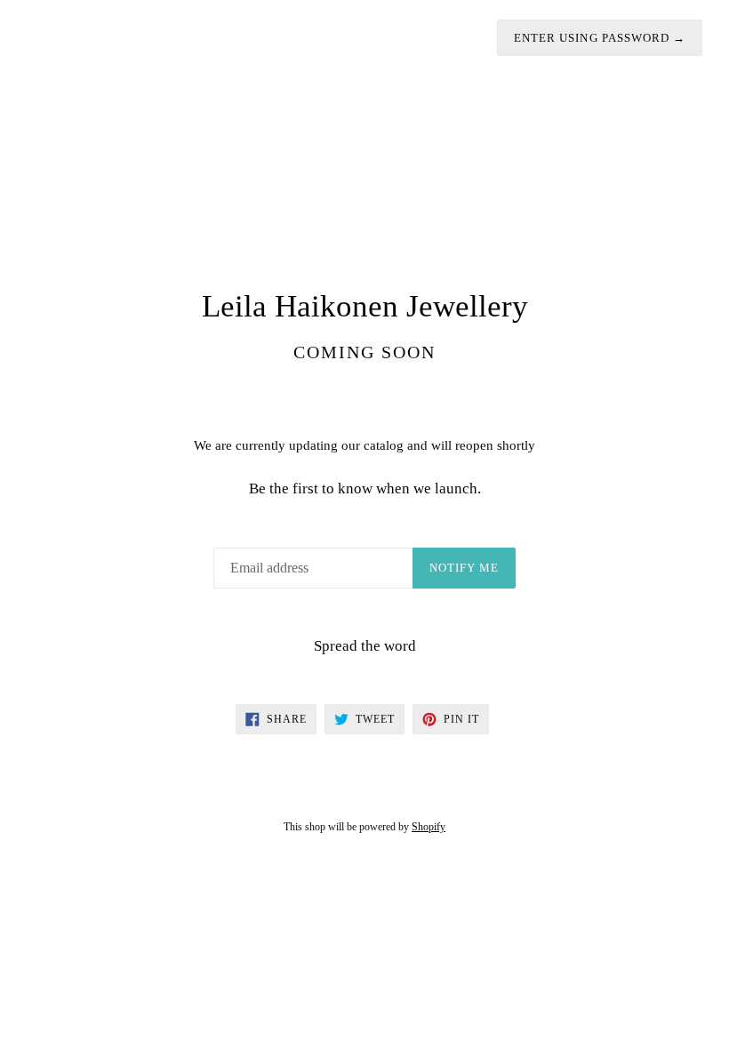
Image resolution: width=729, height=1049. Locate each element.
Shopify (428, 827)
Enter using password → (599, 37)
